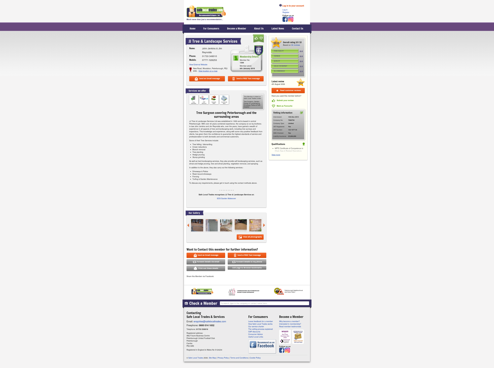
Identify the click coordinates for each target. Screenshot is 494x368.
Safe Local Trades (195, 357)
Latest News (277, 28)
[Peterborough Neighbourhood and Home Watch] (288, 291)
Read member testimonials (290, 326)
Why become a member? (289, 321)
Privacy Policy (223, 357)
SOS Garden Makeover (226, 198)
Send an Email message (209, 78)
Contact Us (297, 28)
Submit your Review (256, 38)
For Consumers (211, 28)
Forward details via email (208, 261)
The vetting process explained (260, 329)
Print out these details (208, 268)
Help (280, 5)
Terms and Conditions (239, 357)
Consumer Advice (255, 334)
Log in (285, 9)
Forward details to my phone (249, 261)
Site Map (212, 357)
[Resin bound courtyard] (241, 225)
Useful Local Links (255, 336)
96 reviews (295, 45)
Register (286, 12)
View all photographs (252, 237)
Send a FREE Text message (248, 78)
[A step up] (226, 225)
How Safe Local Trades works (260, 324)
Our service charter (256, 326)
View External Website (198, 64)
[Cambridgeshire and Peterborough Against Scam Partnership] (244, 291)
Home (192, 28)
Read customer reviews (290, 90)
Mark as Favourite (261, 38)
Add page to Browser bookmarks (247, 267)
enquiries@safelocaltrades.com (210, 321)
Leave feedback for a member (260, 321)
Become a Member (236, 28)
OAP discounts (254, 331)
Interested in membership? (290, 324)
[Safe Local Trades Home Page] (206, 11)
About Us (259, 28)
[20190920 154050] (212, 225)
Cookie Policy (255, 357)
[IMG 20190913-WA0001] (255, 225)
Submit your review (285, 100)
